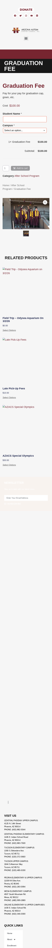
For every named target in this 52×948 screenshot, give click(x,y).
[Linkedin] (37, 15)
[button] (26, 38)
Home (6, 185)
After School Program (26, 175)
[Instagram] (26, 15)
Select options (9, 330)
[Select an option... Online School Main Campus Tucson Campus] (25, 130)
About (9, 939)
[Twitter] (20, 15)
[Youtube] (31, 15)
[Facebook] (15, 15)
